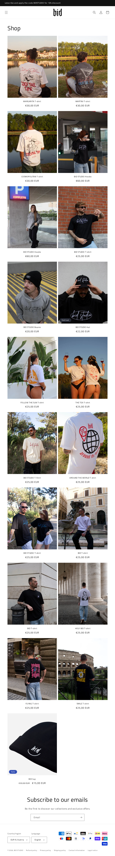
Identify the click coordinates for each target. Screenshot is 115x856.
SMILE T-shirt (83, 703)
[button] (6, 12)
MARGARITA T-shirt (32, 101)
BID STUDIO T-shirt (82, 252)
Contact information (77, 850)
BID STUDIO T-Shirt (32, 478)
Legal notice (92, 850)
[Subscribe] (81, 817)
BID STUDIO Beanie (32, 327)
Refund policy (31, 850)
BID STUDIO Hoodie (82, 176)
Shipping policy (60, 850)
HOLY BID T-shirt (83, 628)
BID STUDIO (18, 850)
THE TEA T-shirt (82, 402)
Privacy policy (45, 850)
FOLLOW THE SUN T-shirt (32, 402)
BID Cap (32, 779)
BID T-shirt (83, 553)
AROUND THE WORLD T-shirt (82, 478)
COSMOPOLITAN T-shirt (32, 176)
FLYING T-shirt (32, 703)
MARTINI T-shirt (82, 101)
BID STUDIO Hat (83, 327)
